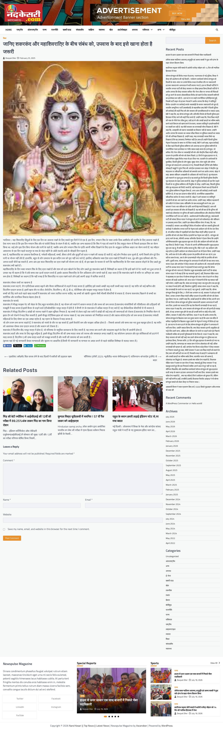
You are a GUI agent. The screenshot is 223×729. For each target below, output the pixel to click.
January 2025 (172, 494)
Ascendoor (141, 725)
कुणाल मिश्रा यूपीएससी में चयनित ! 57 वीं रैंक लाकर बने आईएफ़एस (81, 419)
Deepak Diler (10, 58)
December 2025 (173, 450)
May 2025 (170, 475)
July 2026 (170, 416)
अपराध (135, 29)
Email (89, 499)
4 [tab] (115, 716)
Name (7, 499)
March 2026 (171, 436)
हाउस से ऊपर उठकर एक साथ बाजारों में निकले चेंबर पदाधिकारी (188, 54)
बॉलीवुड (172, 29)
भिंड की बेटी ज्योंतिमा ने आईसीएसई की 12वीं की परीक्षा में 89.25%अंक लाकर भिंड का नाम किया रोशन (27, 421)
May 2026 (170, 426)
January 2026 (172, 445)
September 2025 (173, 465)
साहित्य (91, 29)
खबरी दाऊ (67, 29)
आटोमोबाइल (122, 29)
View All (214, 663)
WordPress (166, 725)
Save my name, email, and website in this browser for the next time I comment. (49, 529)
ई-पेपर (168, 575)
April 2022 (170, 543)
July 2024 (170, 518)
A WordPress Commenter (177, 403)
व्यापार (168, 634)
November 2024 (173, 504)
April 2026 (170, 431)
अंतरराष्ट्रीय (33, 29)
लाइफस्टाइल (170, 629)
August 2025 (171, 470)
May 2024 (170, 528)
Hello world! (197, 403)
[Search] (217, 29)
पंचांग (168, 595)
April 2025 (170, 479)
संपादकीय (80, 29)
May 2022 (170, 538)
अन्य (159, 29)
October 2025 (172, 460)
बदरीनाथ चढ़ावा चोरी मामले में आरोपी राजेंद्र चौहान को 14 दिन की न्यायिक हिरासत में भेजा (195, 709)
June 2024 (170, 523)
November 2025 (173, 455)
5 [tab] (118, 716)
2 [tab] (109, 716)
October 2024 (172, 509)
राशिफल (145, 29)
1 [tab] (105, 716)
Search (212, 40)
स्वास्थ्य (102, 29)
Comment (9, 460)
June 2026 (170, 421)
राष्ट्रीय (20, 29)
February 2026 (172, 441)
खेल (111, 29)
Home (8, 29)
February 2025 (172, 489)
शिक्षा (4, 38)
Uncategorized (172, 556)
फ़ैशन (168, 600)
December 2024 (173, 499)
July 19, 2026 (102, 709)
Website (7, 514)
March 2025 (171, 484)
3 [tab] (112, 716)
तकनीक (169, 590)
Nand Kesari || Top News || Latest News (89, 725)
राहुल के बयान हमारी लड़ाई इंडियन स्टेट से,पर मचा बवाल (136, 419)
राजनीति (54, 29)
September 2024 (173, 513)
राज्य (44, 29)
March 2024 (171, 533)
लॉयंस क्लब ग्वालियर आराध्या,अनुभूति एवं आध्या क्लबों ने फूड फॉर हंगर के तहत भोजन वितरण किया (196, 692)
